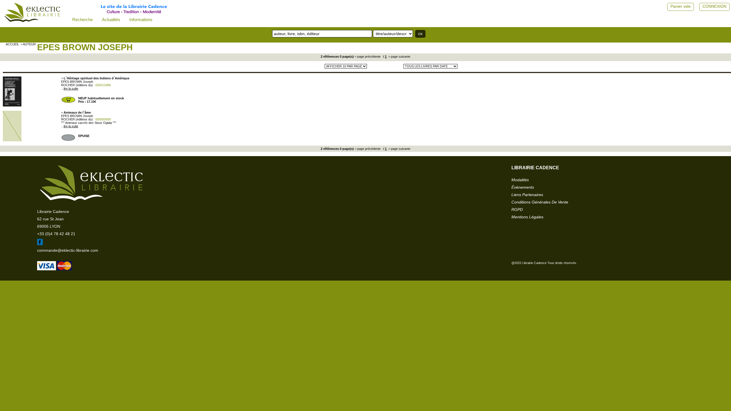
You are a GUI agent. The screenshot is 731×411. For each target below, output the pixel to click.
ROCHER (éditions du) (77, 85)
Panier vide (680, 6)
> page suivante (398, 56)
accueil (12, 44)
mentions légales (527, 217)
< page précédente (368, 56)
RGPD (517, 209)
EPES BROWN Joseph (85, 47)
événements (522, 187)
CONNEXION (714, 6)
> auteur (28, 44)
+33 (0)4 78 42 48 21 (56, 233)
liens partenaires (527, 194)
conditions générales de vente (539, 202)
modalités (520, 180)
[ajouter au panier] (68, 102)
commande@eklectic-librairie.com (67, 250)
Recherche (82, 19)
